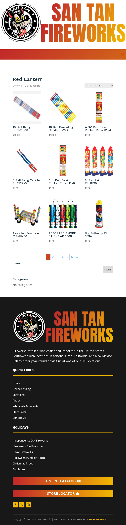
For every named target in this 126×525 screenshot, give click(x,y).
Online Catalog (22, 389)
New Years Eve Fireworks (28, 446)
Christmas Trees (23, 463)
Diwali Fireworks (23, 452)
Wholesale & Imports (25, 406)
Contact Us (19, 418)
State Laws (19, 412)
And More (19, 469)
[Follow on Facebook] (15, 504)
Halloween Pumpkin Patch (29, 458)
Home (17, 71)
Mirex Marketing (97, 519)
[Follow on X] (21, 504)
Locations (19, 395)
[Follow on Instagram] (28, 504)
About (16, 400)
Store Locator (61, 493)
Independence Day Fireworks (30, 440)
